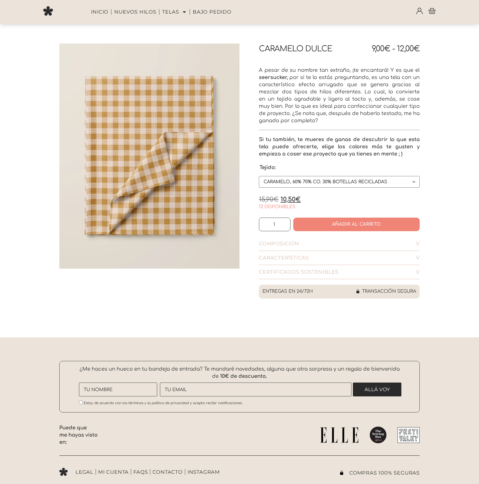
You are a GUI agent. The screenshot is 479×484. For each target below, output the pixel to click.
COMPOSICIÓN (279, 244)
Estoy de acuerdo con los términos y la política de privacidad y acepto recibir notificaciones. (163, 403)
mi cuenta (113, 472)
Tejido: (267, 167)
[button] (339, 244)
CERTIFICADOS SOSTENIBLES (298, 272)
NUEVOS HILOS (135, 12)
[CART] (432, 11)
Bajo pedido (212, 12)
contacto (167, 472)
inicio (99, 12)
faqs (140, 472)
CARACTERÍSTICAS (284, 258)
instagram (203, 472)
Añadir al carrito (356, 224)
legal (84, 472)
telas (170, 12)
